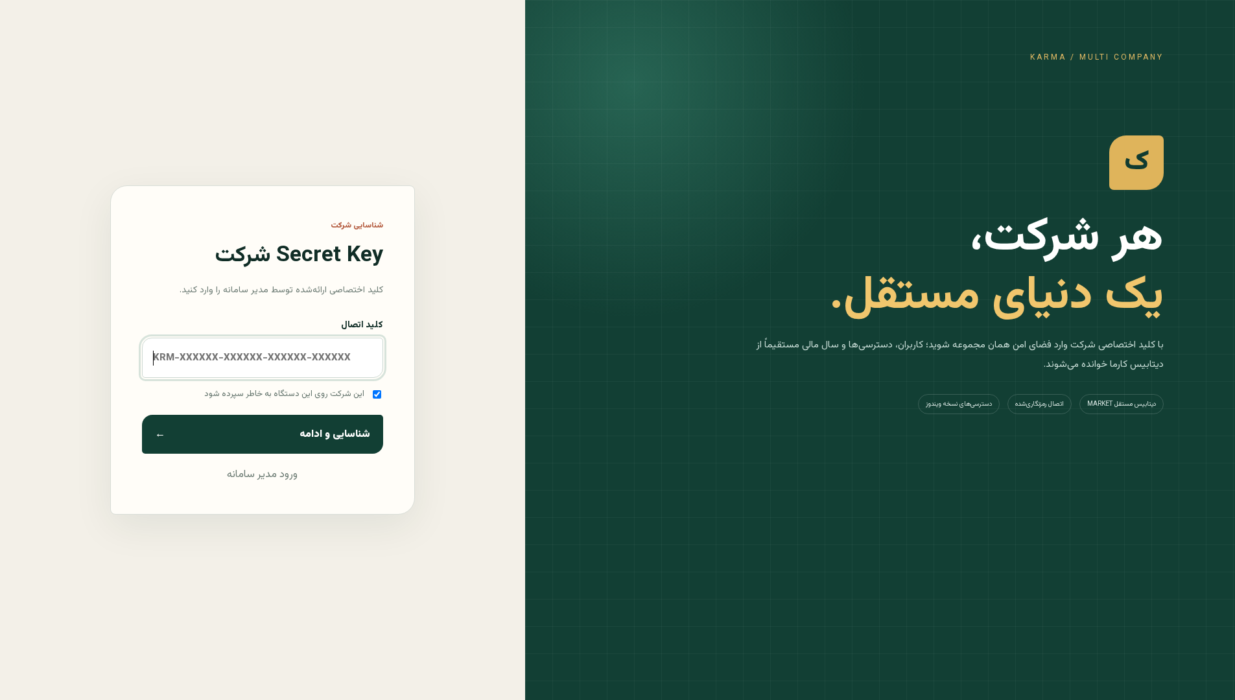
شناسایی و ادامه (262, 434)
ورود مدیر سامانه (262, 475)
